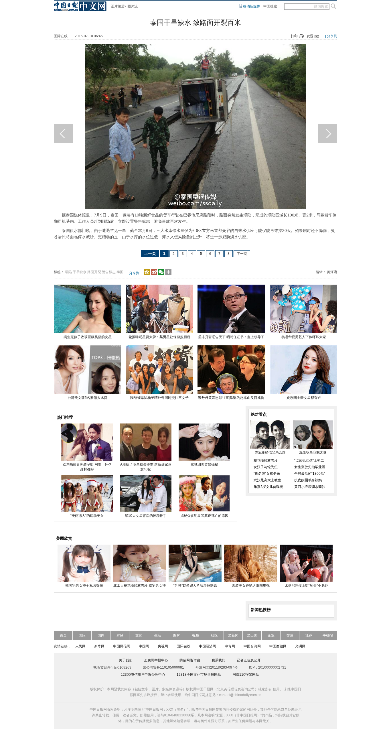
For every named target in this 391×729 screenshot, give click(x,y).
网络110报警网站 (245, 675)
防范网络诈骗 (189, 660)
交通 (290, 635)
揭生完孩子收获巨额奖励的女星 (88, 337)
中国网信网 (121, 646)
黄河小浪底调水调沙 (309, 487)
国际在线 (183, 646)
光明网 (300, 646)
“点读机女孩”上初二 (309, 460)
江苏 (308, 635)
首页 (63, 635)
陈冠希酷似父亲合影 (270, 452)
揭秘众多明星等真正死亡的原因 (204, 516)
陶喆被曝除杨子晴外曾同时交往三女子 (159, 398)
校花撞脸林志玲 (266, 460)
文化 (138, 635)
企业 (271, 635)
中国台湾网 (252, 646)
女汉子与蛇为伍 (266, 467)
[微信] (161, 274)
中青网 (230, 646)
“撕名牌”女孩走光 (267, 474)
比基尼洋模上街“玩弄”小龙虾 (306, 586)
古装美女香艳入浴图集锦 (251, 586)
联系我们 (218, 660)
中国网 (144, 646)
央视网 (163, 646)
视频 (195, 635)
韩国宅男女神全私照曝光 (84, 586)
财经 (119, 635)
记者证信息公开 (249, 660)
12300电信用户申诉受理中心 (143, 675)
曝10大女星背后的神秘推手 (146, 516)
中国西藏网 (278, 646)
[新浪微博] (154, 274)
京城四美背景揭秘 (204, 464)
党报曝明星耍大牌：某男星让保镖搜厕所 (159, 337)
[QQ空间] (147, 274)
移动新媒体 (251, 6)
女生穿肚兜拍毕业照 (309, 467)
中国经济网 (207, 646)
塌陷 (68, 272)
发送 (310, 36)
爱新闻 (233, 635)
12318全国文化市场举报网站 (199, 675)
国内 (101, 635)
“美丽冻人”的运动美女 (87, 516)
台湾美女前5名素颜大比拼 (87, 398)
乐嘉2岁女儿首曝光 (268, 487)
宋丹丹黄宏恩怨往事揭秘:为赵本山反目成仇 (231, 398)
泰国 (119, 272)
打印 (294, 36)
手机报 (328, 635)
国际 (82, 635)
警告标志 (109, 272)
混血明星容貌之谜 (313, 452)
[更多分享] (168, 274)
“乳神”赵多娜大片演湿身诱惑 (195, 586)
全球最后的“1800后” (309, 474)
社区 (214, 635)
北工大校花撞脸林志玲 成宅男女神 (139, 586)
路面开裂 (94, 272)
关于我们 (126, 660)
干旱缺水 (79, 272)
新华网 (99, 646)
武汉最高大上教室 (267, 480)
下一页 (242, 254)
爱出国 (252, 635)
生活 (157, 635)
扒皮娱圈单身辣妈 (308, 480)
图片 (176, 635)
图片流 (132, 6)
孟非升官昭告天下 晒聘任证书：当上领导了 (231, 337)
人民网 (80, 646)
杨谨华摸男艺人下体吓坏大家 (303, 337)
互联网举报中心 (156, 660)
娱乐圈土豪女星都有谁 (304, 398)
